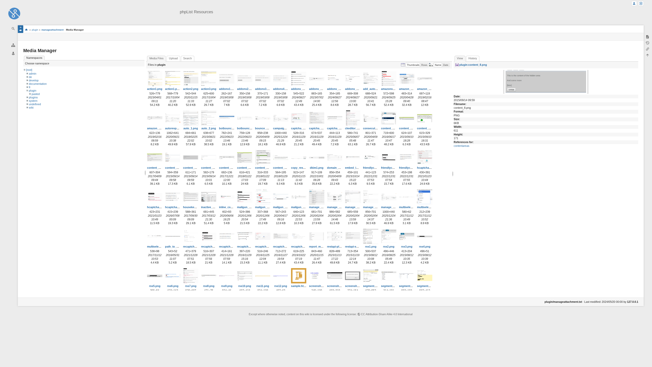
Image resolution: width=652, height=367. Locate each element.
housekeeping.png (195, 207)
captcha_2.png (318, 128)
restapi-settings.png (358, 246)
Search (187, 58)
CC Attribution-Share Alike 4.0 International (387, 314)
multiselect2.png (427, 207)
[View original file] (546, 81)
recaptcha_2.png (266, 246)
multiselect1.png (409, 207)
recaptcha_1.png (248, 246)
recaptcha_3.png (284, 246)
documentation (38, 83)
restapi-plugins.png (339, 246)
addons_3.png (336, 89)
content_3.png (390, 128)
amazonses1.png (392, 89)
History (472, 58)
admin (32, 73)
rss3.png (406, 246)
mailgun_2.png (264, 207)
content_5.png (426, 128)
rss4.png (424, 246)
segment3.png (408, 286)
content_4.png (408, 128)
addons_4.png (354, 89)
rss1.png (370, 246)
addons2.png (245, 89)
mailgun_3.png (282, 207)
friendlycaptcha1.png (376, 167)
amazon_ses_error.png (432, 89)
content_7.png (174, 167)
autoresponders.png (178, 128)
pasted (36, 94)
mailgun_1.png (246, 207)
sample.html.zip (301, 286)
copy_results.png (302, 167)
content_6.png (156, 167)
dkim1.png (316, 167)
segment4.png (426, 286)
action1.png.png (175, 89)
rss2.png (388, 246)
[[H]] (14, 13)
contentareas (461, 145)
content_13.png (283, 167)
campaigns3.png (284, 128)
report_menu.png (320, 246)
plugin (35, 29)
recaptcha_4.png (302, 246)
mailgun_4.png (300, 207)
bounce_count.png (267, 128)
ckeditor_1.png (354, 128)
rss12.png (280, 286)
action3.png (208, 89)
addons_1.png (300, 89)
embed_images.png (357, 167)
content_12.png (265, 167)
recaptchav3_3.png (231, 246)
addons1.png (227, 89)
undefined (35, 104)
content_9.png (210, 167)
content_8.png (192, 167)
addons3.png (263, 89)
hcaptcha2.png (156, 207)
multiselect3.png (157, 246)
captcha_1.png (300, 128)
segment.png (371, 286)
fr (29, 87)
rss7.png (190, 286)
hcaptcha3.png (174, 207)
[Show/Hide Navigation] (20, 29)
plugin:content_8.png (473, 64)
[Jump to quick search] (13, 29)
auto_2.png (208, 128)
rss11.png (262, 286)
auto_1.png (190, 128)
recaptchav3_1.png (195, 246)
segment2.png (390, 286)
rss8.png (208, 286)
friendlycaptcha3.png (412, 167)
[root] (29, 69)
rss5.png (154, 286)
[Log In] (641, 3)
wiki (31, 107)
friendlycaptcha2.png (394, 167)
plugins (33, 97)
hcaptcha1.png (426, 167)
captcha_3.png (336, 128)
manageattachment (52, 29)
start (26, 30)
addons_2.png (318, 89)
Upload (173, 58)
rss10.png (244, 286)
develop (34, 80)
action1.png (154, 89)
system (33, 100)
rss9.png (226, 286)
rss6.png (172, 286)
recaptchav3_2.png (213, 246)
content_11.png (247, 167)
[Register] (634, 3)
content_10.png (229, 167)
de (30, 77)
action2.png (190, 89)
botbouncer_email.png (233, 128)
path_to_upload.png (178, 246)
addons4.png (281, 89)
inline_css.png (228, 207)
